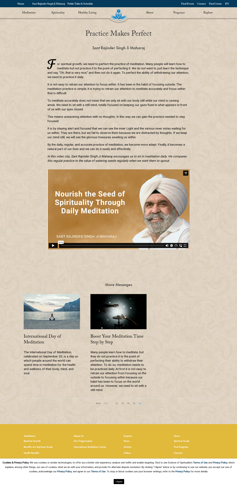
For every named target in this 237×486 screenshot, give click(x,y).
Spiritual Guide (181, 441)
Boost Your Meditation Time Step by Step (116, 340)
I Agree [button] (119, 481)
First (98, 403)
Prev (106, 403)
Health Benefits (31, 453)
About (149, 12)
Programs (179, 12)
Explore (208, 12)
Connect (178, 453)
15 (134, 403)
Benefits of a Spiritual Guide (38, 447)
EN (227, 4)
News (127, 441)
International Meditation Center (90, 447)
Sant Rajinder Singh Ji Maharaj (48, 4)
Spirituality (58, 12)
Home (20, 4)
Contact (201, 4)
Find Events (187, 4)
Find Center (215, 4)
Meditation (29, 12)
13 (122, 403)
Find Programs (181, 447)
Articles (128, 447)
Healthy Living (87, 12)
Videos (127, 453)
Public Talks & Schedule (80, 4)
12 (116, 403)
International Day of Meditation (42, 340)
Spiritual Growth (32, 441)
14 (128, 403)
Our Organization (83, 441)
